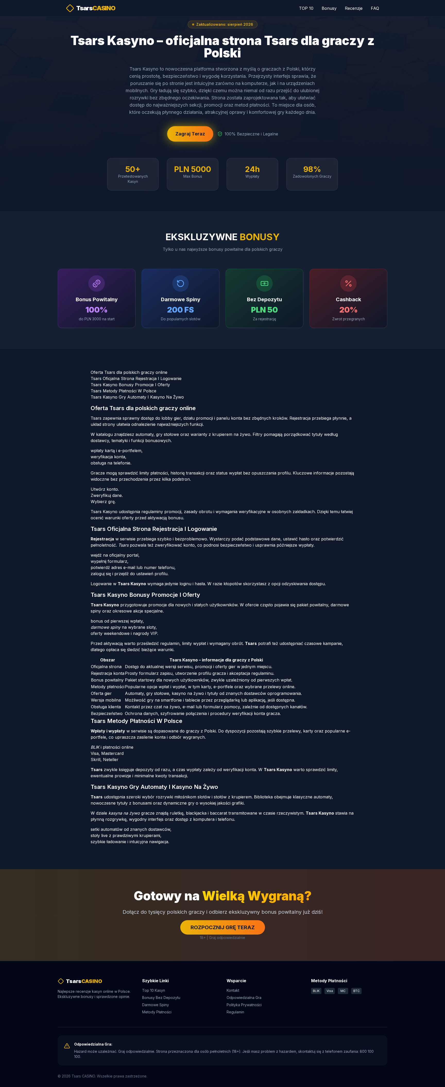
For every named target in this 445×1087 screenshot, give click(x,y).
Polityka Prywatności (244, 1005)
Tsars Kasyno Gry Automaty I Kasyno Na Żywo (137, 397)
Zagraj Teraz (190, 133)
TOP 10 (306, 8)
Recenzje (354, 8)
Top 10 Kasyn (153, 990)
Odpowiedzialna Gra (244, 997)
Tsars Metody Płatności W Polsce (123, 390)
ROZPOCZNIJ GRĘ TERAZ (223, 927)
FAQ (375, 8)
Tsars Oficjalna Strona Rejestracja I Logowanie (136, 378)
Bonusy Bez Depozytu (161, 997)
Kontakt (233, 990)
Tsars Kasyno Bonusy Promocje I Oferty (130, 384)
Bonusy (329, 8)
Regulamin (235, 1012)
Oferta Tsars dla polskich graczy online (129, 372)
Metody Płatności (157, 1012)
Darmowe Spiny (155, 1005)
